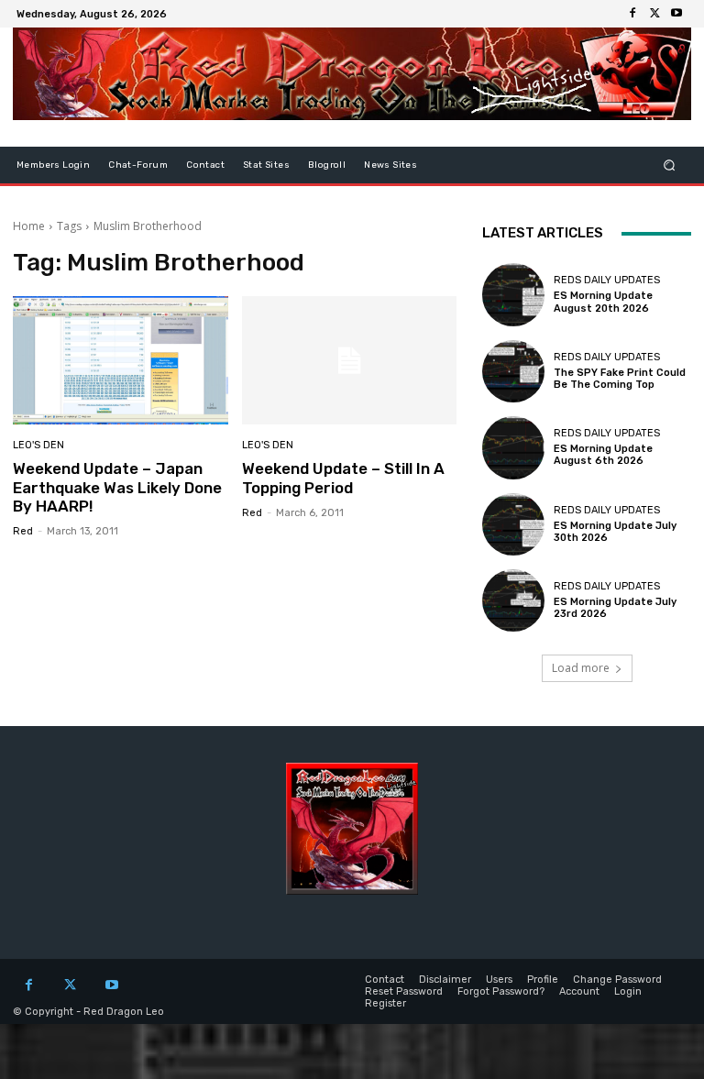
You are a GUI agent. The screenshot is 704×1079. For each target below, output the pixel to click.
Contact (205, 165)
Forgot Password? (500, 991)
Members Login (53, 165)
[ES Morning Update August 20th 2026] (513, 294)
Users (499, 979)
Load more (581, 668)
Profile (542, 979)
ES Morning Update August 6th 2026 (603, 455)
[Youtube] (677, 14)
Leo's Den (38, 445)
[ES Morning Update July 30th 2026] (513, 524)
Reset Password (404, 991)
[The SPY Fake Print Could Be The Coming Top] (513, 371)
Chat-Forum (138, 165)
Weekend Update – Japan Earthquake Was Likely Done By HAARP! (117, 487)
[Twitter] (655, 14)
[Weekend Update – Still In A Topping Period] (349, 360)
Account (579, 991)
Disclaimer (445, 979)
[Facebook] (633, 14)
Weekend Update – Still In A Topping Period (343, 477)
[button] (670, 165)
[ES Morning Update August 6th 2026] (513, 447)
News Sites (390, 165)
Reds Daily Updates (607, 280)
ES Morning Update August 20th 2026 (603, 302)
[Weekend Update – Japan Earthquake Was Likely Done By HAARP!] (120, 360)
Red (23, 531)
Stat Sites (266, 165)
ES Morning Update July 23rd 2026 (615, 608)
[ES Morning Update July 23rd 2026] (513, 600)
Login (628, 991)
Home (29, 226)
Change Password (617, 979)
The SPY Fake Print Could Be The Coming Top (620, 379)
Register (385, 1003)
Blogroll (327, 165)
